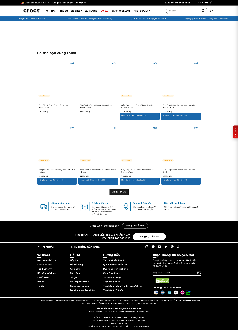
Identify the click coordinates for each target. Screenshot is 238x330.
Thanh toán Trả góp (113, 290)
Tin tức (40, 286)
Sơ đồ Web (43, 277)
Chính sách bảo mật (80, 286)
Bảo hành (75, 273)
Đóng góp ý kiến (135, 225)
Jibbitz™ (76, 11)
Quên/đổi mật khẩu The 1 (116, 264)
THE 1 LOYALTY (141, 11)
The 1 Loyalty (44, 269)
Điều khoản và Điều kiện (82, 290)
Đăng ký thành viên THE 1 (177, 3)
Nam (53, 11)
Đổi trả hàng (76, 264)
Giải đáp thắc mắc (79, 281)
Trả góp (74, 277)
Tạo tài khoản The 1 (113, 260)
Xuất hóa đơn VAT (112, 281)
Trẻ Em (64, 11)
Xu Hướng (91, 11)
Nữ (46, 11)
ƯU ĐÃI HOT (235, 132)
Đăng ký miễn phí (149, 236)
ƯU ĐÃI (105, 11)
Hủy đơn (74, 260)
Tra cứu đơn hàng (112, 277)
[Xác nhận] (199, 272)
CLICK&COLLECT (121, 11)
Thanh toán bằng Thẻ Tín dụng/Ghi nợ (122, 286)
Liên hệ (40, 281)
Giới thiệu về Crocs (46, 260)
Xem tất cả (119, 191)
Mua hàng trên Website (115, 269)
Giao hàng (75, 269)
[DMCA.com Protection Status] (162, 280)
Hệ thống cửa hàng (46, 273)
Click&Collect (44, 264)
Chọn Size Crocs (111, 273)
